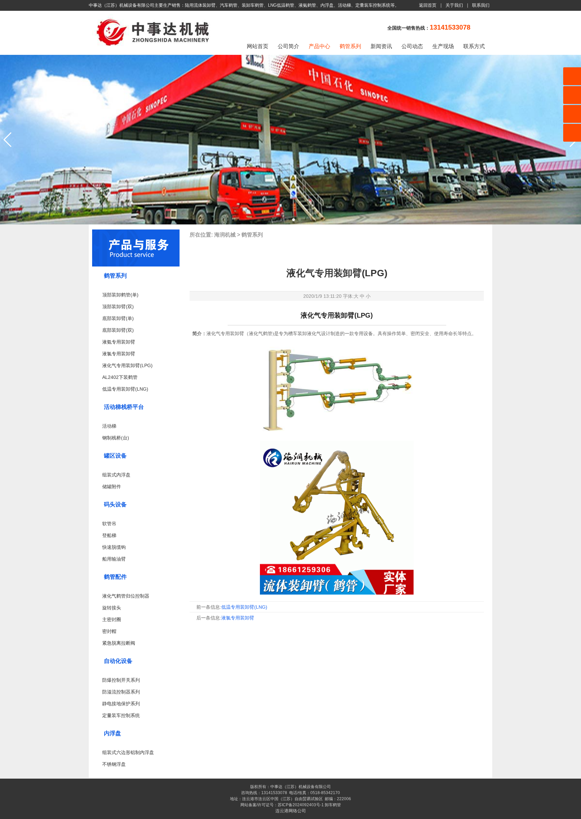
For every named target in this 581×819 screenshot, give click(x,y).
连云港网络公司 (290, 810)
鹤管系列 (350, 46)
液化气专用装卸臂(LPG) (127, 365)
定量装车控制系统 (121, 715)
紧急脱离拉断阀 (118, 643)
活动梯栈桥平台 (124, 407)
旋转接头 (111, 607)
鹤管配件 (115, 577)
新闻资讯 (381, 46)
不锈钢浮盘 (114, 764)
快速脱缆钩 (114, 547)
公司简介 (288, 46)
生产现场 (443, 46)
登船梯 (109, 535)
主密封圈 (111, 619)
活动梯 (109, 426)
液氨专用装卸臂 (118, 342)
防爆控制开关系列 (121, 680)
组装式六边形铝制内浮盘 (128, 752)
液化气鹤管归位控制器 (125, 596)
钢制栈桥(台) (115, 437)
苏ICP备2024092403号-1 (301, 805)
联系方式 (474, 46)
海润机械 (225, 235)
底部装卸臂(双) (118, 330)
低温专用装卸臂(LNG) (125, 389)
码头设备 (115, 504)
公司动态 (412, 46)
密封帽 (109, 631)
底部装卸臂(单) (118, 318)
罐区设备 (115, 456)
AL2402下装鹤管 (120, 377)
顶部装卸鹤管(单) (120, 294)
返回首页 (427, 5)
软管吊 (109, 523)
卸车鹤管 (333, 805)
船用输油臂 (114, 559)
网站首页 (257, 46)
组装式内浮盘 (116, 474)
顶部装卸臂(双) (118, 306)
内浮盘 (112, 733)
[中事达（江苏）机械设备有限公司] (154, 48)
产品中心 (319, 46)
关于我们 (454, 5)
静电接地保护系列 (121, 703)
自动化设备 (118, 661)
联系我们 (481, 5)
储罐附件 (111, 486)
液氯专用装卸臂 (118, 353)
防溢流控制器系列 (121, 692)
